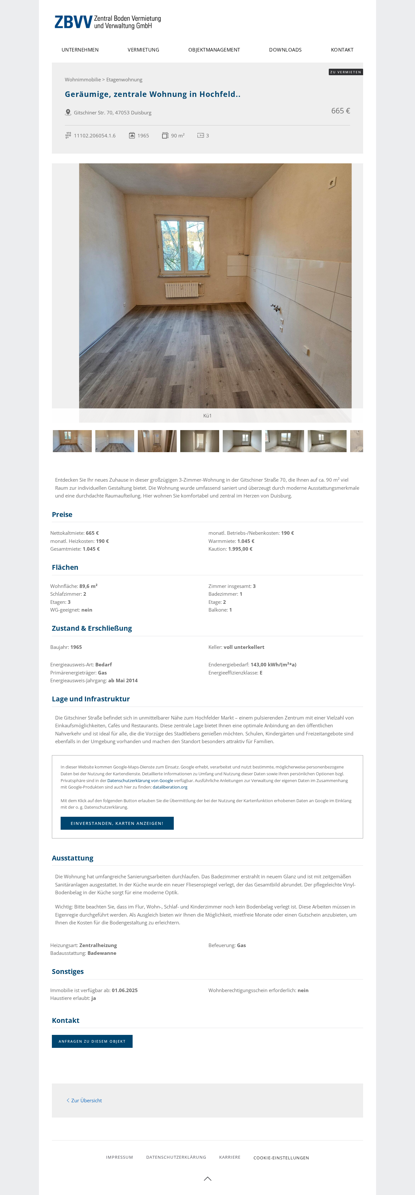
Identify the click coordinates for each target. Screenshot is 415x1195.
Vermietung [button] (143, 49)
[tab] (72, 441)
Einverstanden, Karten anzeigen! (117, 823)
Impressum (119, 1157)
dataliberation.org (170, 787)
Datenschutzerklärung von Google (140, 780)
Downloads (285, 49)
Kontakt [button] (342, 49)
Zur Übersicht (86, 1100)
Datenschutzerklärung (176, 1157)
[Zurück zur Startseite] (108, 21)
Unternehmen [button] (80, 49)
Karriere (230, 1157)
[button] (208, 1179)
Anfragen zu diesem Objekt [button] (92, 1041)
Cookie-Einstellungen (281, 1158)
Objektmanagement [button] (214, 49)
